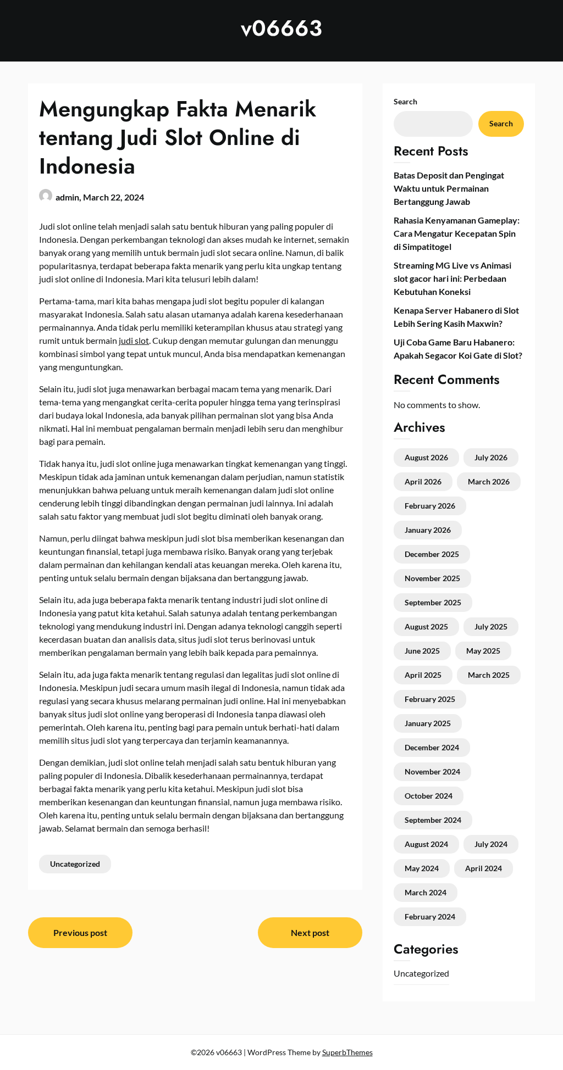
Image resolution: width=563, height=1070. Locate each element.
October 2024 (428, 795)
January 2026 (428, 529)
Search (405, 101)
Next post (310, 932)
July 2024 (490, 844)
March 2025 (489, 674)
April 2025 (423, 674)
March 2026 (489, 481)
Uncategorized (75, 863)
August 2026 (426, 457)
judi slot (134, 340)
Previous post (80, 932)
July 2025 (490, 626)
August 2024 (426, 844)
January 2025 (428, 723)
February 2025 (430, 699)
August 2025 (426, 626)
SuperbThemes (347, 1052)
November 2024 (432, 771)
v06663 (281, 28)
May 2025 (483, 650)
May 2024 (422, 868)
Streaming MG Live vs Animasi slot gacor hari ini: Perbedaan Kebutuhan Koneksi (452, 278)
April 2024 (483, 868)
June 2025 (422, 650)
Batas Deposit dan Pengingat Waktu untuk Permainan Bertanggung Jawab (449, 188)
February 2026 (430, 505)
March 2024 (425, 892)
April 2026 (423, 481)
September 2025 (433, 602)
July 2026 (490, 457)
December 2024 (432, 747)
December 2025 (432, 554)
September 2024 (433, 819)
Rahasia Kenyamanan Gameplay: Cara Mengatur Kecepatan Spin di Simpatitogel (457, 233)
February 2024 (430, 916)
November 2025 (432, 578)
